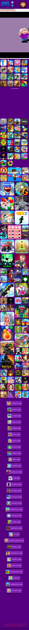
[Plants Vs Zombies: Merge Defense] (17, 159)
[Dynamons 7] (10, 131)
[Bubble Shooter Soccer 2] (17, 152)
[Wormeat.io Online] (24, 131)
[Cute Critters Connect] (3, 72)
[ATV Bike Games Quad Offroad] (17, 124)
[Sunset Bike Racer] (3, 124)
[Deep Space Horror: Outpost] (10, 152)
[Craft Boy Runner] (10, 79)
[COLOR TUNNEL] (3, 138)
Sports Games (16, 428)
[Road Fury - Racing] (24, 79)
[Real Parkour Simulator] (17, 138)
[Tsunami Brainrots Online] (24, 159)
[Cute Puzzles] (24, 65)
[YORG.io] (24, 124)
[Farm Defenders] (3, 86)
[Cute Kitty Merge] (24, 72)
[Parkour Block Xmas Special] (3, 159)
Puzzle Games (16, 422)
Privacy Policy (12, 625)
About (5, 625)
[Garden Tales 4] (17, 131)
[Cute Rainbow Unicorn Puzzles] (17, 65)
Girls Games (16, 440)
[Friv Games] (12, 3)
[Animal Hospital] (10, 86)
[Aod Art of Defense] (23, 7)
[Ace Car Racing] (3, 166)
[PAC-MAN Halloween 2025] (3, 152)
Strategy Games (16, 403)
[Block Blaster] (24, 86)
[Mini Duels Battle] (10, 145)
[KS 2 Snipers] (17, 79)
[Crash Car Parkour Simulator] (24, 152)
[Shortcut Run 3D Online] (3, 65)
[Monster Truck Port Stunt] (17, 145)
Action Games (16, 416)
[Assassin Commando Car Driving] (10, 159)
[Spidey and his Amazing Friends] (3, 131)
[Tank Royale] (24, 145)
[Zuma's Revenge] (3, 145)
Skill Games (16, 434)
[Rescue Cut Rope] (10, 65)
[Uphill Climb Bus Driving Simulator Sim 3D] (10, 124)
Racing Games (16, 409)
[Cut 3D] (17, 72)
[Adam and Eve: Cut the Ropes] (3, 79)
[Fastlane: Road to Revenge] (24, 138)
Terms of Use (21, 625)
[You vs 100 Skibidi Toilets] (10, 138)
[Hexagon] (10, 166)
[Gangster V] (17, 86)
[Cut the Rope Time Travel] (10, 72)
